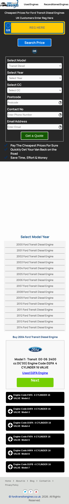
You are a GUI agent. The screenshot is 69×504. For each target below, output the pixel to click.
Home (8, 480)
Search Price (34, 42)
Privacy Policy (11, 484)
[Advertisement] (34, 198)
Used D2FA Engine (35, 373)
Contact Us (44, 480)
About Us (20, 480)
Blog (32, 480)
